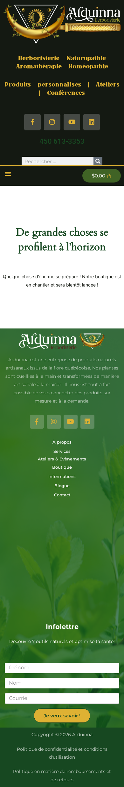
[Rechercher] (97, 161)
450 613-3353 (62, 141)
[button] (8, 173)
